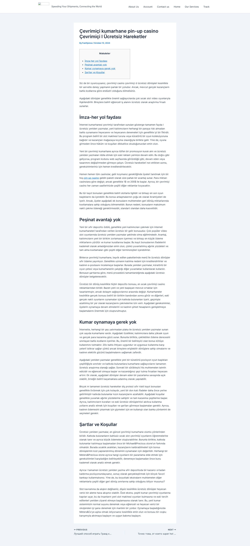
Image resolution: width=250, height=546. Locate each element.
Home (177, 6)
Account (147, 6)
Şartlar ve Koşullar (95, 72)
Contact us (163, 6)
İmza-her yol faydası (96, 60)
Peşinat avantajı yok (96, 64)
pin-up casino (91, 177)
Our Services (192, 6)
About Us (133, 6)
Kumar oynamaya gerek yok (100, 68)
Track (206, 6)
